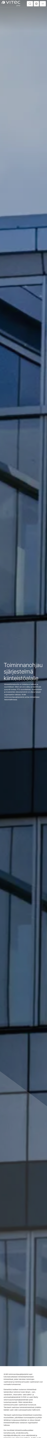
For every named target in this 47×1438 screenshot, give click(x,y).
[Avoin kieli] (36, 3)
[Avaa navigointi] (43, 3)
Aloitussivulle (11, 3)
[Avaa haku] (30, 3)
